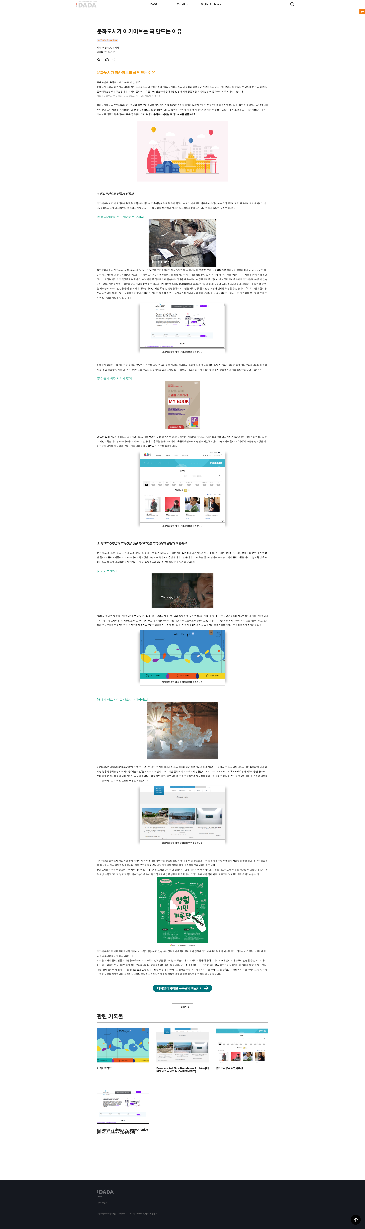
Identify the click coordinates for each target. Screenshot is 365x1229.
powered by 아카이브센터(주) (145, 1214)
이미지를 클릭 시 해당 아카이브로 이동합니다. (182, 352)
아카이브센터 (102, 1203)
